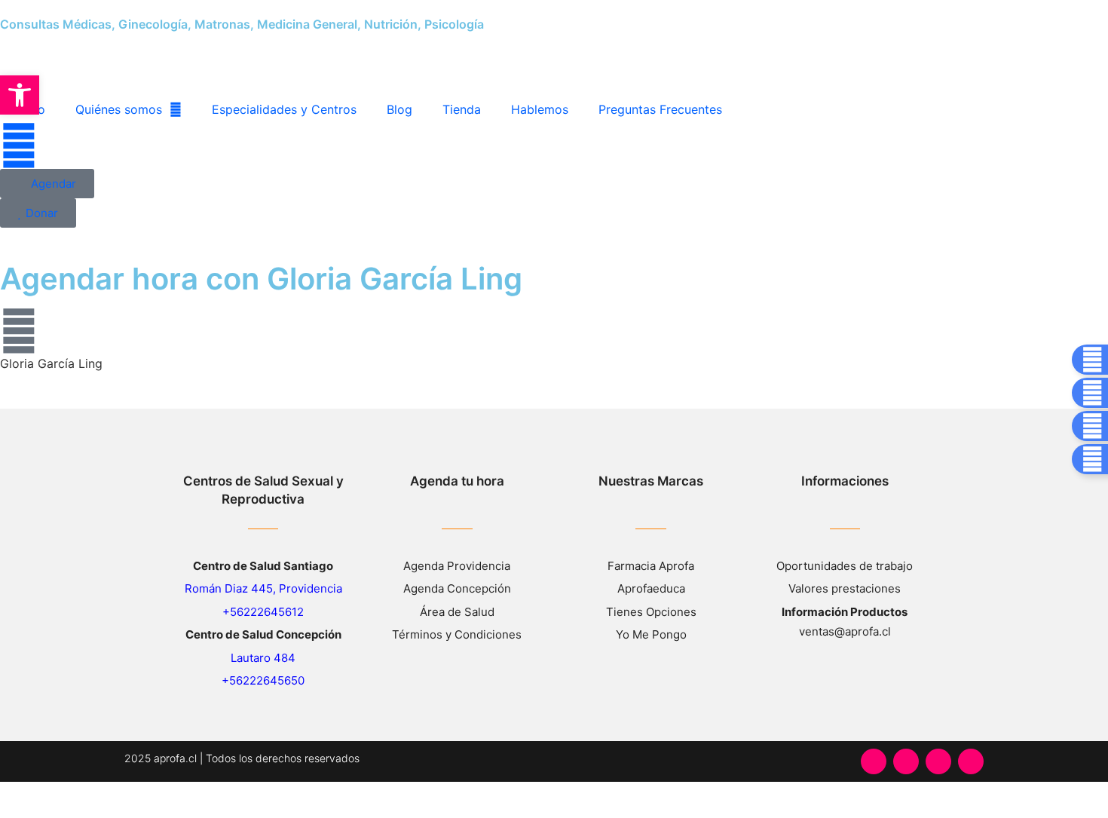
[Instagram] (906, 761)
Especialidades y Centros (284, 109)
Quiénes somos (118, 109)
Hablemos (539, 109)
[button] (19, 95)
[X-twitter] (938, 761)
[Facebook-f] (873, 761)
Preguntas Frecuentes (660, 109)
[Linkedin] (971, 761)
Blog (399, 109)
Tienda (461, 109)
